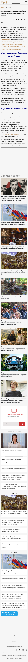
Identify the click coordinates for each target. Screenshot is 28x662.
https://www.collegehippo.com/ (11, 134)
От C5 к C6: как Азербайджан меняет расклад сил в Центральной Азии (12, 538)
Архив (3, 7)
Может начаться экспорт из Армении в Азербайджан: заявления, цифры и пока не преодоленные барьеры (13, 348)
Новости (14, 493)
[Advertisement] (14, 161)
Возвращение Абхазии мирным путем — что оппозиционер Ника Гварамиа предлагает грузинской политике (13, 477)
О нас (14, 635)
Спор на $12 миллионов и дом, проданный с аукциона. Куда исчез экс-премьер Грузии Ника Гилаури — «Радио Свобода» (13, 198)
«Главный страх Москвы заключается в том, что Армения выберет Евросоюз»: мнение (13, 223)
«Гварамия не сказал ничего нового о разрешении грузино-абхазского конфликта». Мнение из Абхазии (14, 374)
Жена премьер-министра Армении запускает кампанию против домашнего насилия (13, 452)
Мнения (14, 553)
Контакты (14, 641)
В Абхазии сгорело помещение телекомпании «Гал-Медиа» (11, 530)
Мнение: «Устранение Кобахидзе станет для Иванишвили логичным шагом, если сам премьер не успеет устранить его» (13, 400)
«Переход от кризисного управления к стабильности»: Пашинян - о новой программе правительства (12, 322)
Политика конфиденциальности (14, 646)
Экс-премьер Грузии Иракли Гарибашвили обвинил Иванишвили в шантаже (14, 469)
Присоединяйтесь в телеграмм (10, 614)
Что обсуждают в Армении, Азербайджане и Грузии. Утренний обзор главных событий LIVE (14, 272)
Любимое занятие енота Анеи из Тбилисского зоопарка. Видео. (14, 298)
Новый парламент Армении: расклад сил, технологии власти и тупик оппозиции (13, 248)
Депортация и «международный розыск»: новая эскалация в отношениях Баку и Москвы (13, 461)
